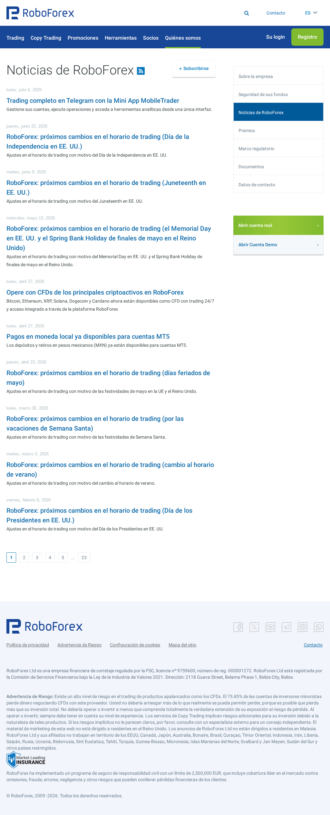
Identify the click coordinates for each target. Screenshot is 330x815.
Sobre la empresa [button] (255, 76)
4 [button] (50, 557)
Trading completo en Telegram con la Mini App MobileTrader (92, 100)
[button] (40, 12)
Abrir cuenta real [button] (255, 225)
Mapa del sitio (182, 644)
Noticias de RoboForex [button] (261, 112)
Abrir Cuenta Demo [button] (257, 244)
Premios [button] (246, 130)
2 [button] (24, 557)
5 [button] (63, 557)
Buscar (146, 12)
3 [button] (37, 557)
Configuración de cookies (135, 644)
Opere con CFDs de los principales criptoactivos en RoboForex (95, 292)
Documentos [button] (251, 166)
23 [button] (84, 557)
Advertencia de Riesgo (79, 644)
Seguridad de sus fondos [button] (263, 94)
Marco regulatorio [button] (256, 148)
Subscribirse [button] (196, 68)
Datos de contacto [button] (256, 184)
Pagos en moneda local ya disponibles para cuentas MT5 (88, 336)
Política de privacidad (27, 644)
